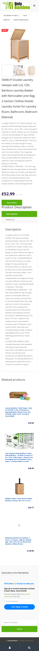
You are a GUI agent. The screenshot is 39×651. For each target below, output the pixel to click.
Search (19, 629)
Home (25, 15)
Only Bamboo (12, 641)
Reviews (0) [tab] (10, 220)
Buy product (12, 203)
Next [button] (35, 45)
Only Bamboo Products (10, 15)
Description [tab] (12, 214)
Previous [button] (4, 45)
